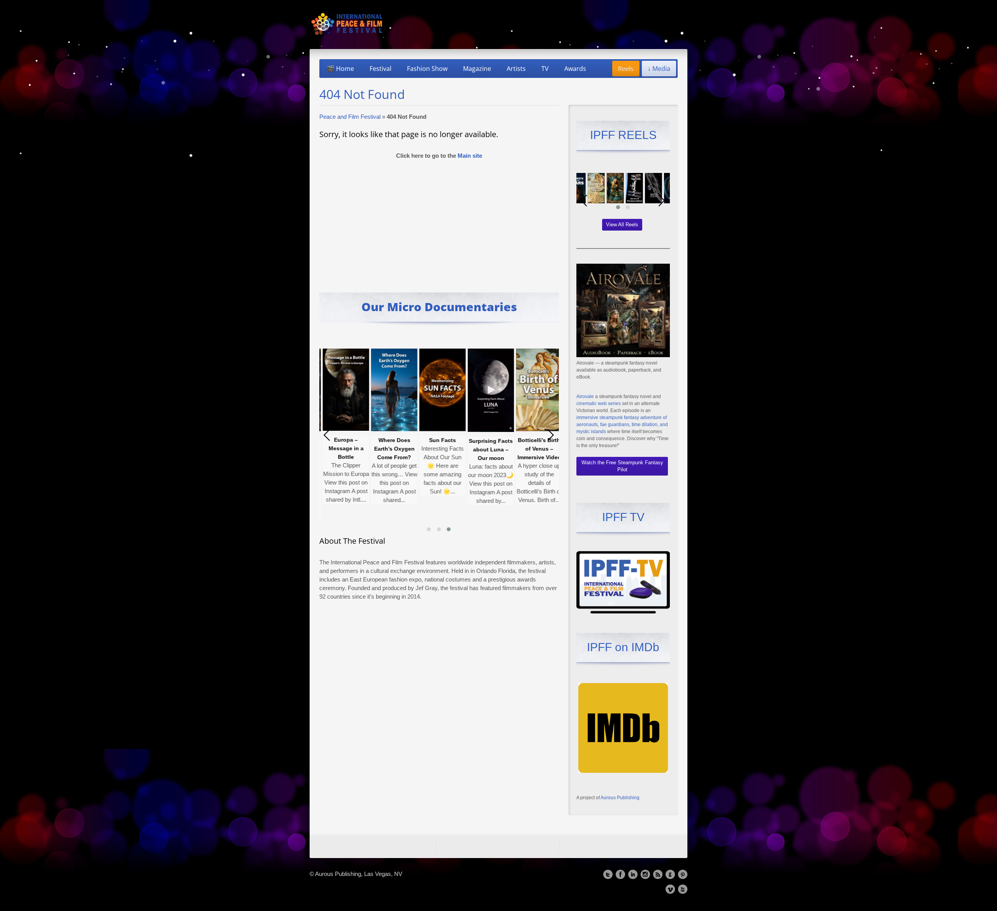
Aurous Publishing (620, 797)
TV (545, 68)
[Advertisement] (439, 222)
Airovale (585, 396)
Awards (575, 68)
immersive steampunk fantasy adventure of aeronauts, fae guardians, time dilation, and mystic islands (622, 424)
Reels (626, 68)
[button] (428, 529)
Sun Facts (404, 440)
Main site (470, 155)
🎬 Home (340, 68)
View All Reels (622, 224)
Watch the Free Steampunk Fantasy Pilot (622, 466)
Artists (516, 68)
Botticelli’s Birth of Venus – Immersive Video (501, 448)
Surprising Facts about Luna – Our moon (453, 449)
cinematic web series (598, 403)
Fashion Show (427, 68)
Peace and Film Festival (349, 116)
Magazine (477, 68)
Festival (380, 68)
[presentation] (327, 435)
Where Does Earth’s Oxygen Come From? (356, 448)
